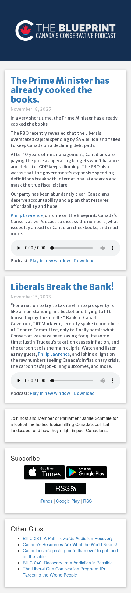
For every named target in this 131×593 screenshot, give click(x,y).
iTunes (46, 501)
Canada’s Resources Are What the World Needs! (70, 544)
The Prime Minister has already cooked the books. (60, 90)
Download (84, 260)
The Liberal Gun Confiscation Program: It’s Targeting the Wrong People (64, 572)
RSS (87, 501)
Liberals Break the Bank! (62, 286)
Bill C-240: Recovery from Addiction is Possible (68, 563)
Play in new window (50, 260)
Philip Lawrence (27, 215)
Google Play (68, 501)
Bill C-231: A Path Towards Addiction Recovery (68, 538)
